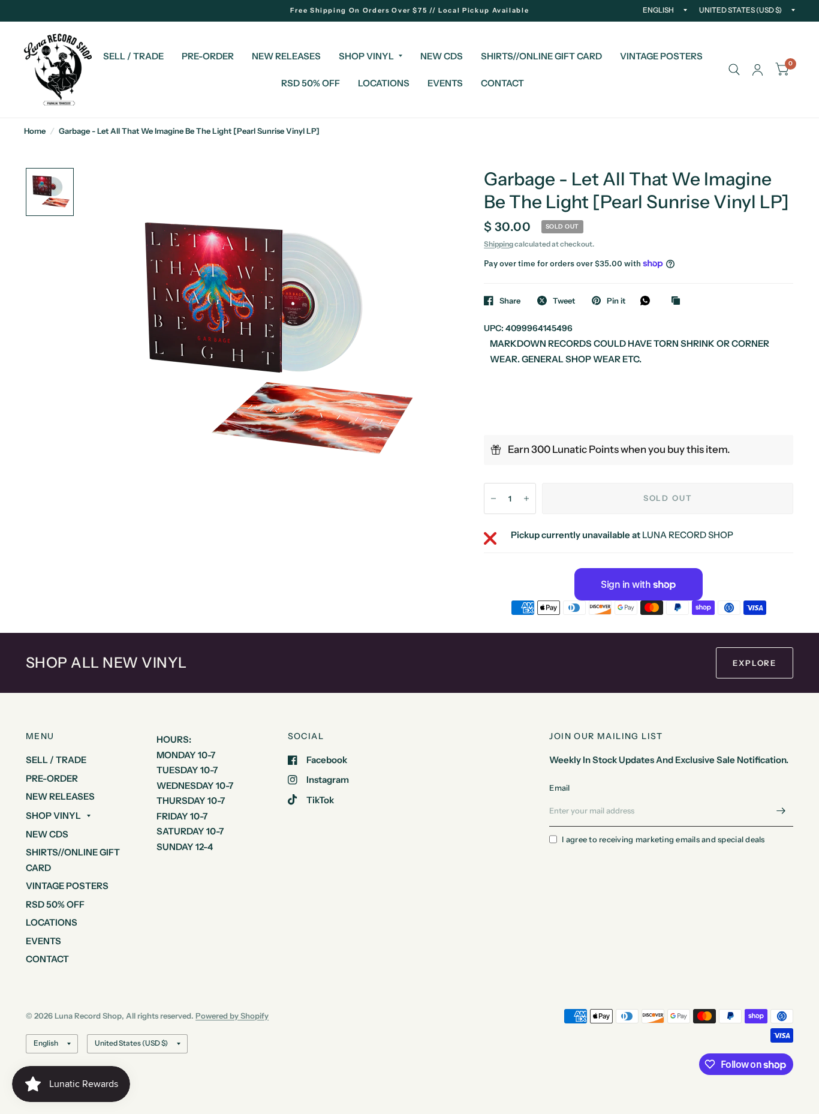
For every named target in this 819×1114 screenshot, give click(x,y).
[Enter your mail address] (781, 811)
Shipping (498, 243)
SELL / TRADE (133, 56)
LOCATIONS (384, 83)
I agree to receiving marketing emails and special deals (663, 839)
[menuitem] (133, 56)
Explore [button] (754, 663)
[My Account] (757, 70)
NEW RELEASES (286, 56)
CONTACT (502, 83)
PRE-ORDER (208, 56)
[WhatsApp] (648, 300)
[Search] (734, 70)
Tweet (564, 300)
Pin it (616, 300)
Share (509, 300)
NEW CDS (441, 56)
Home (35, 131)
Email (559, 787)
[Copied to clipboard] (678, 301)
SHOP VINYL (366, 56)
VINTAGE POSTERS (661, 56)
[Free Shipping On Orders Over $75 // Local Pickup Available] (409, 10)
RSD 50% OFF (310, 83)
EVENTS (445, 83)
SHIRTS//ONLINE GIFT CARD (541, 56)
